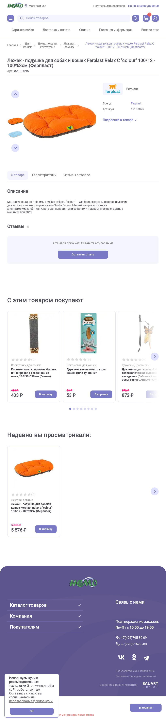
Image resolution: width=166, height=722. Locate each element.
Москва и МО (37, 6)
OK (32, 711)
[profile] (155, 18)
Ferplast (136, 103)
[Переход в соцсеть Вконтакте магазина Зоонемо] (122, 662)
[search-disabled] (22, 18)
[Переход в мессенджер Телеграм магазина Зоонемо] (146, 662)
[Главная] (15, 5)
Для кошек (27, 45)
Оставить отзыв (83, 254)
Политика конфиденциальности (136, 676)
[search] (135, 18)
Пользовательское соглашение (135, 671)
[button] (15, 94)
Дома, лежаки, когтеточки (47, 45)
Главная (12, 45)
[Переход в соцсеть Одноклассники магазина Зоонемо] (134, 662)
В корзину (145, 707)
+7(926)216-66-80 (134, 644)
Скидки (84, 30)
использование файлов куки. (31, 701)
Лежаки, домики (69, 45)
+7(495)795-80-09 (134, 638)
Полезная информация (116, 30)
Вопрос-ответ (151, 30)
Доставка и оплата (57, 30)
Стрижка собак (23, 30)
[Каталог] (10, 18)
